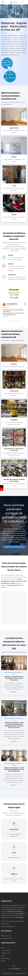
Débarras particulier (5, 935)
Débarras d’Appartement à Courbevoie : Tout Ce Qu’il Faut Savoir (14, 678)
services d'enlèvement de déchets (13, 672)
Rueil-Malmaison (5, 583)
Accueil (3, 947)
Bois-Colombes (11, 581)
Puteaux (13, 583)
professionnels (18, 911)
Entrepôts (14, 420)
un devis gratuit (20, 913)
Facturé (10, 264)
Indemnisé (11, 275)
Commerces (14, 391)
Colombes (3, 581)
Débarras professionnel (6, 938)
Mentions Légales (5, 958)
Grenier (14, 215)
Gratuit (10, 255)
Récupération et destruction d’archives (14, 449)
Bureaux (14, 364)
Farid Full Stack (16, 968)
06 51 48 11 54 (5, 923)
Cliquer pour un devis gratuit (14, 547)
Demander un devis (5, 953)
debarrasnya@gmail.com (9, 926)
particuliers (10, 911)
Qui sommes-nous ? (6, 950)
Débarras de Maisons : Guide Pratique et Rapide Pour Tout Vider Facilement (14, 769)
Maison (14, 157)
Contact (3, 955)
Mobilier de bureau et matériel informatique (14, 480)
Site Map (3, 961)
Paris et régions (19, 917)
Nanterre (20, 579)
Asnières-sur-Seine (21, 581)
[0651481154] (1, 489)
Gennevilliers (10, 585)
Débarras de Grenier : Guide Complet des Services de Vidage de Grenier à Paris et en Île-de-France (14, 725)
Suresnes (17, 585)
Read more (13, 691)
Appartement (14, 128)
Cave (14, 186)
